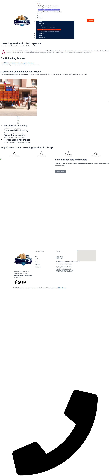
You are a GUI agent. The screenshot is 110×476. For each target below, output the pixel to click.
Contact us (39, 18)
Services (39, 3)
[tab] (6, 63)
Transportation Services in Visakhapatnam (50, 12)
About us (39, 13)
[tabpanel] (55, 65)
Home (38, 1)
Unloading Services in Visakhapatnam (49, 9)
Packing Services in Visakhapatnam (48, 6)
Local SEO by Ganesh (60, 288)
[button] (2, 102)
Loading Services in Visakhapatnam (48, 8)
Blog (38, 15)
